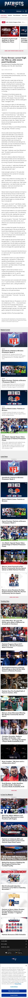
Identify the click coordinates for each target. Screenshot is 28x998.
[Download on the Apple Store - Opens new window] (8, 953)
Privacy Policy (18, 983)
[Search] (23, 11)
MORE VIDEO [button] (14, 790)
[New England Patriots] (14, 959)
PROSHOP (18, 11)
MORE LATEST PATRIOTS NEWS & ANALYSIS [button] (14, 50)
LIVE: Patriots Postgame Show (13, 22)
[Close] (26, 965)
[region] (14, 981)
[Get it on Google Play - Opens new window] (18, 953)
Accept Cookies (14, 995)
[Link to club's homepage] (3, 11)
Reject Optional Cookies (14, 991)
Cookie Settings (14, 986)
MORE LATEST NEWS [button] (14, 597)
